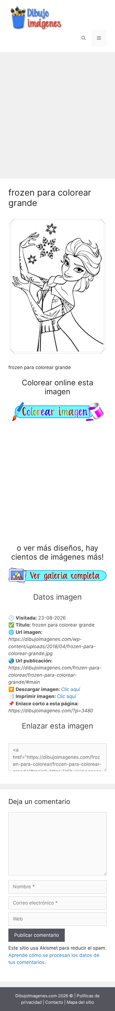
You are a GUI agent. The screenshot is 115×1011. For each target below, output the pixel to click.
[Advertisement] (57, 112)
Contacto (54, 1002)
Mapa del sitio (80, 1002)
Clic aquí (70, 689)
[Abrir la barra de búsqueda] (83, 38)
